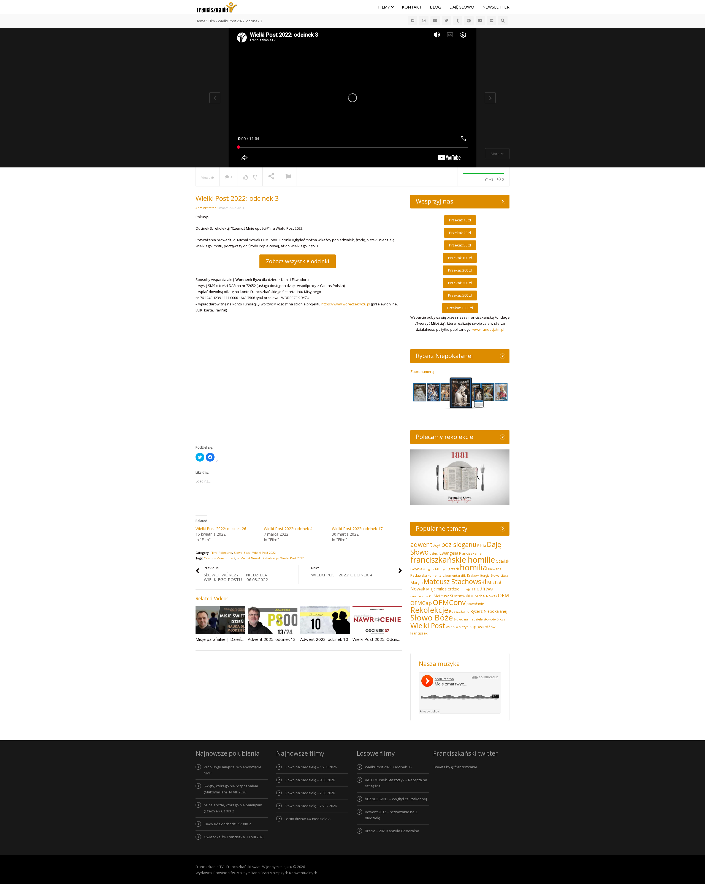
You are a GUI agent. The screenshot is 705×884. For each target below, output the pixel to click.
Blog (435, 7)
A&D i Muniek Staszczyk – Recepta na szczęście (396, 782)
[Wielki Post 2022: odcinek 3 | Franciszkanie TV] (217, 6)
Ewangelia (448, 553)
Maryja (416, 582)
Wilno (450, 627)
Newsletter (495, 7)
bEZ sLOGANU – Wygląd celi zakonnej (396, 798)
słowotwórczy (494, 619)
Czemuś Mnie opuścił (219, 558)
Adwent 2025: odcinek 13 (272, 639)
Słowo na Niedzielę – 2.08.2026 (309, 792)
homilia (473, 567)
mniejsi (465, 589)
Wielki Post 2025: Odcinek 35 (388, 766)
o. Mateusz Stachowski (449, 595)
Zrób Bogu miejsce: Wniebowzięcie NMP (232, 769)
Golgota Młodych (435, 569)
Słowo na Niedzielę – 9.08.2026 (309, 779)
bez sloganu (458, 544)
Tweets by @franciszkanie (455, 766)
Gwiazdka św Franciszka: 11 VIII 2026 (234, 836)
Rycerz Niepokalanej (488, 611)
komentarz (436, 575)
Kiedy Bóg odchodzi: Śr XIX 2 (227, 823)
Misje (431, 589)
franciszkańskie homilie (452, 559)
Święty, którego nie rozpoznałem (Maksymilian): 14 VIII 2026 (231, 788)
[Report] (288, 177)
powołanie (475, 603)
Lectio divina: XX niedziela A (307, 818)
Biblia (481, 545)
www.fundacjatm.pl (488, 329)
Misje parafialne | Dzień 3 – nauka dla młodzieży (241, 639)
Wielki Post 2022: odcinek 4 (288, 528)
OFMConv (449, 602)
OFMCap (421, 603)
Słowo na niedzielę (468, 619)
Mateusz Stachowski (455, 581)
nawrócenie (419, 596)
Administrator (206, 208)
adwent (421, 544)
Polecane (225, 553)
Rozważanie (459, 611)
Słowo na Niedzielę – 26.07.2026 (310, 805)
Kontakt (412, 7)
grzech (453, 569)
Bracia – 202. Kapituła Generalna (392, 830)
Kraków (473, 575)
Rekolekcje (270, 558)
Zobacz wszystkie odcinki (297, 261)
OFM (503, 595)
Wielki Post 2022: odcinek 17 (357, 528)
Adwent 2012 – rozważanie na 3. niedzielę (391, 814)
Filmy (384, 7)
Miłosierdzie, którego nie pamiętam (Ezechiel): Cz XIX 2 (233, 808)
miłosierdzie (448, 589)
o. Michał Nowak (249, 558)
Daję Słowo (461, 7)
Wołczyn (461, 627)
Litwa (504, 575)
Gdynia (416, 568)
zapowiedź (479, 626)
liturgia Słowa (489, 575)
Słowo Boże (242, 553)
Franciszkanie (470, 553)
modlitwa (483, 588)
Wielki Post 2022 (264, 553)
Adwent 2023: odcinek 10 (324, 639)
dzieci (433, 553)
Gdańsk (502, 561)
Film (213, 553)
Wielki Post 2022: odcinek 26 (221, 528)
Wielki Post (427, 625)
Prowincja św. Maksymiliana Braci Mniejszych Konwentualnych (265, 872)
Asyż (436, 545)
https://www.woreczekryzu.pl (345, 304)
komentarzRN (455, 575)
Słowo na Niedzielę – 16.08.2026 (310, 766)
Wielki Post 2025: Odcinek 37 (380, 639)
